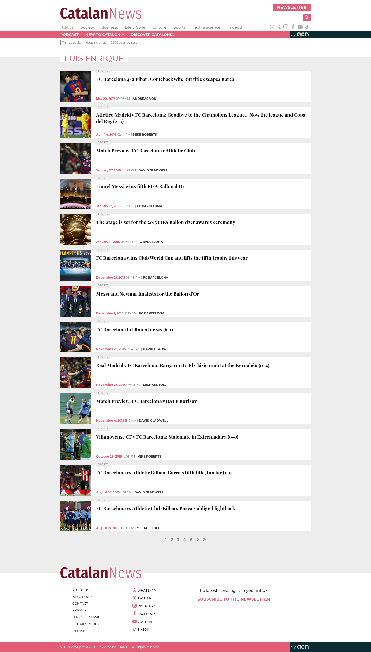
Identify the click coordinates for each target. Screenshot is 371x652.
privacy (79, 610)
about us (80, 590)
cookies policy (85, 624)
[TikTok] (307, 27)
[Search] (307, 17)
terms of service (87, 617)
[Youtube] (300, 27)
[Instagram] (285, 27)
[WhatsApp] (271, 27)
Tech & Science (206, 27)
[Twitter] (278, 27)
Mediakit (80, 631)
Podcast (69, 34)
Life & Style (135, 27)
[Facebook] (293, 27)
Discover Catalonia (152, 34)
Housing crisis (96, 42)
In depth (236, 27)
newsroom (82, 597)
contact (80, 603)
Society (87, 27)
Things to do (71, 42)
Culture (159, 27)
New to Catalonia (104, 34)
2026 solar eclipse (124, 42)
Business (109, 27)
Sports (180, 27)
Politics (66, 27)
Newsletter (292, 7)
